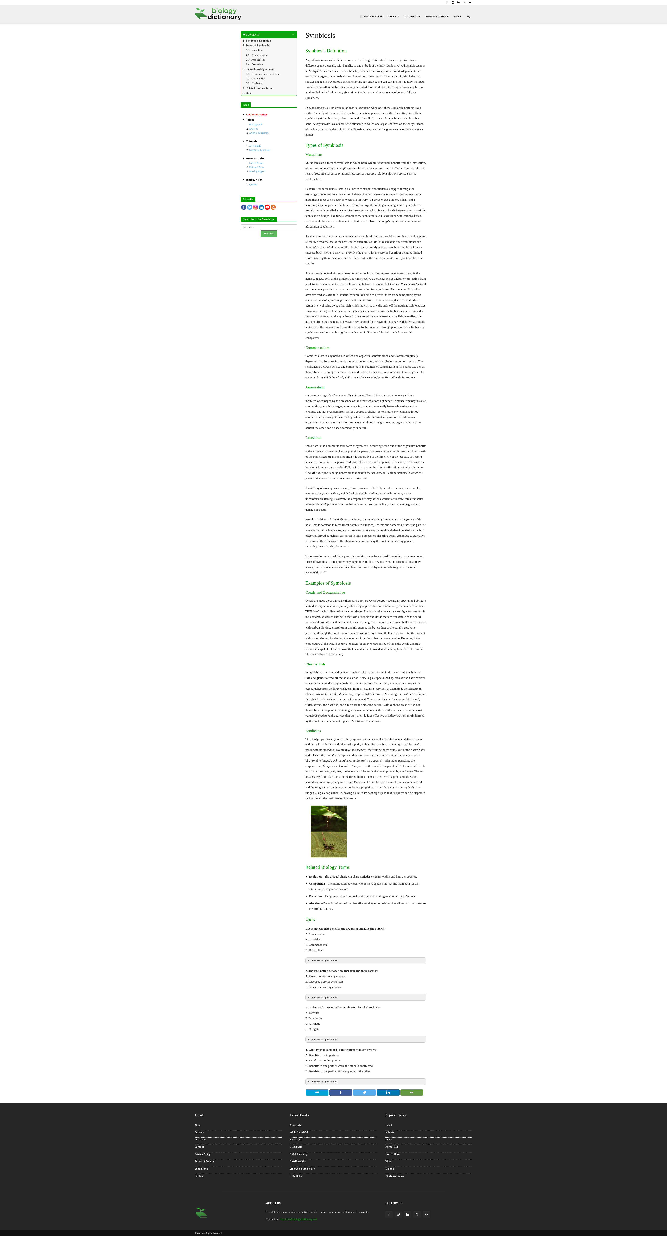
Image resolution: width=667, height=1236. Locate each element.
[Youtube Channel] (267, 207)
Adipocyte (296, 1125)
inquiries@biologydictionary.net (298, 1219)
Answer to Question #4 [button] (324, 1081)
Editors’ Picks (256, 167)
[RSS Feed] (273, 207)
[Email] (411, 1092)
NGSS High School (259, 150)
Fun (456, 16)
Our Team (200, 1139)
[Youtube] (469, 2)
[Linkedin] (458, 2)
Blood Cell (296, 1147)
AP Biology (255, 145)
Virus (388, 1161)
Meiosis (389, 1168)
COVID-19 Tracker (371, 16)
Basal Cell (295, 1139)
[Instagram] (452, 2)
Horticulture (392, 1154)
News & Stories (435, 16)
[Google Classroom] (317, 1092)
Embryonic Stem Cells (302, 1168)
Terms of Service (204, 1161)
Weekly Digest (257, 171)
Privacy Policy (202, 1154)
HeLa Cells (296, 1176)
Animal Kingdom (259, 132)
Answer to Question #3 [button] (324, 1039)
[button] (468, 16)
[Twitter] (464, 2)
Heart (388, 1125)
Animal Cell (391, 1147)
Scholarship (201, 1168)
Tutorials (411, 16)
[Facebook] (447, 2)
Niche (388, 1139)
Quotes (253, 184)
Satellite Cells (298, 1161)
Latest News (256, 163)
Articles (253, 128)
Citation (199, 1176)
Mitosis (389, 1132)
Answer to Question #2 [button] (324, 997)
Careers (199, 1132)
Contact (199, 1147)
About (198, 1125)
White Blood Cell (299, 1132)
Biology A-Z (255, 124)
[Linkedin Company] (261, 207)
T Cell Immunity (298, 1154)
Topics (392, 16)
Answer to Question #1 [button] (324, 960)
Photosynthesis (394, 1176)
